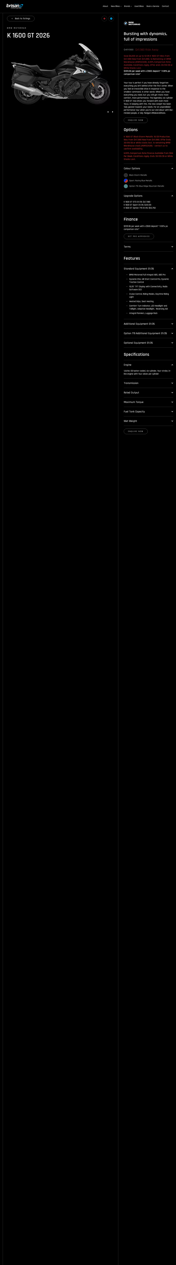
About (105, 6)
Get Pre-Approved (139, 236)
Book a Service (153, 6)
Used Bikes (139, 6)
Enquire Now (135, 120)
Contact (165, 6)
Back (22, 18)
